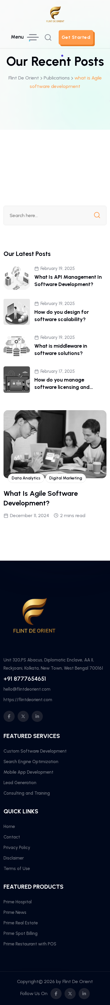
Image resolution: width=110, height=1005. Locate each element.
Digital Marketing (65, 478)
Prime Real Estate (21, 923)
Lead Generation (20, 782)
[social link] (56, 993)
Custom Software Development (35, 751)
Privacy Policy (17, 847)
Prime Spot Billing (21, 933)
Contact (12, 837)
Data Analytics (26, 478)
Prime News (15, 912)
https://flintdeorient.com (28, 699)
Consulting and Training (27, 793)
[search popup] (48, 37)
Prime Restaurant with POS (30, 944)
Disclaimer (14, 858)
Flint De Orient (77, 981)
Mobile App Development (28, 772)
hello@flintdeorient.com (27, 689)
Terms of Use (17, 868)
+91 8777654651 (25, 678)
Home (9, 826)
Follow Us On (34, 993)
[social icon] (9, 716)
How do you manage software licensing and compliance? (61, 387)
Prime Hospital (18, 902)
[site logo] (55, 20)
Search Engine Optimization (31, 761)
